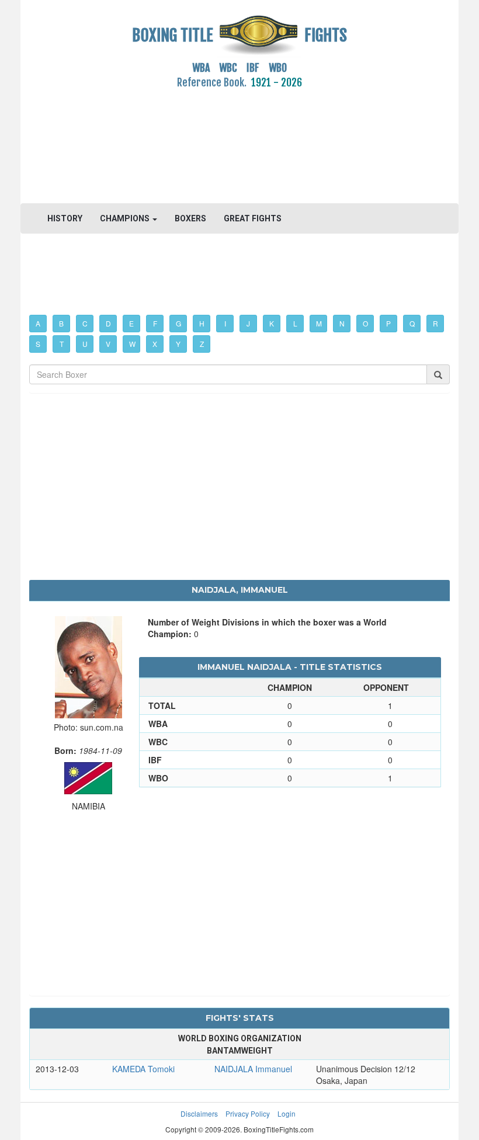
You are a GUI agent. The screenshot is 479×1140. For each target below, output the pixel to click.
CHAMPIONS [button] (125, 218)
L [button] (295, 323)
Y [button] (178, 344)
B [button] (61, 323)
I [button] (225, 323)
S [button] (38, 344)
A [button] (38, 323)
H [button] (201, 323)
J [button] (248, 323)
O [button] (365, 323)
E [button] (131, 323)
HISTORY (64, 218)
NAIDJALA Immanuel (253, 1069)
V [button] (108, 344)
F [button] (155, 323)
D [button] (108, 323)
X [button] (154, 344)
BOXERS (190, 218)
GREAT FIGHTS (253, 218)
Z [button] (202, 344)
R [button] (435, 323)
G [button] (178, 323)
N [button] (342, 323)
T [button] (62, 344)
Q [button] (412, 323)
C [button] (85, 323)
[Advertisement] (239, 139)
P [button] (388, 323)
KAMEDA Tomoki (143, 1069)
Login (286, 1113)
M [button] (319, 323)
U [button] (85, 344)
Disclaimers (199, 1113)
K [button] (271, 323)
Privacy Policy (247, 1113)
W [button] (132, 344)
